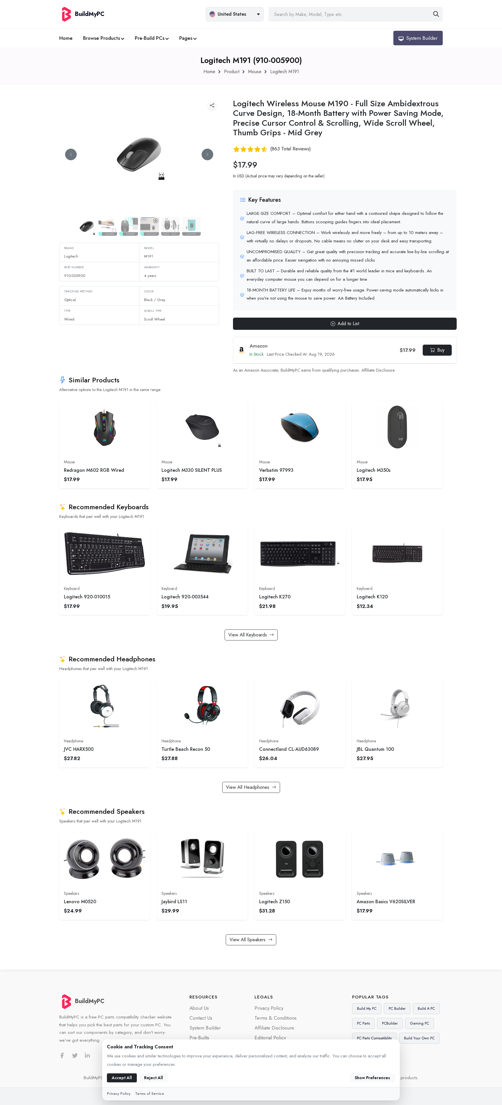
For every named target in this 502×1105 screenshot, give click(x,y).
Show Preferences (372, 1078)
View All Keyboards (247, 634)
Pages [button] (185, 38)
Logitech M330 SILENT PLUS (192, 470)
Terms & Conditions (275, 1017)
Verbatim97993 (276, 470)
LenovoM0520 (80, 901)
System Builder (205, 1027)
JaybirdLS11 (174, 901)
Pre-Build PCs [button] (149, 38)
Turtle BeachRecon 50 (186, 749)
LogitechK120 (372, 597)
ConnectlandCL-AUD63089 (289, 749)
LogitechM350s (373, 470)
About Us (199, 1008)
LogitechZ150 (274, 901)
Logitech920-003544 (185, 597)
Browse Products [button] (101, 38)
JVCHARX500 (79, 749)
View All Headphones (247, 787)
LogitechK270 (275, 597)
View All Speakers (248, 939)
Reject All (153, 1078)
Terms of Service (149, 1093)
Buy (440, 350)
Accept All (122, 1078)
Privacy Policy (268, 1008)
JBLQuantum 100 (375, 749)
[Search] (436, 14)
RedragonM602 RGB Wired (94, 470)
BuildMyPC (89, 1001)
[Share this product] (212, 105)
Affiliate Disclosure (378, 370)
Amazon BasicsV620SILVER (386, 901)
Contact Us (200, 1017)
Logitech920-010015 (87, 597)
